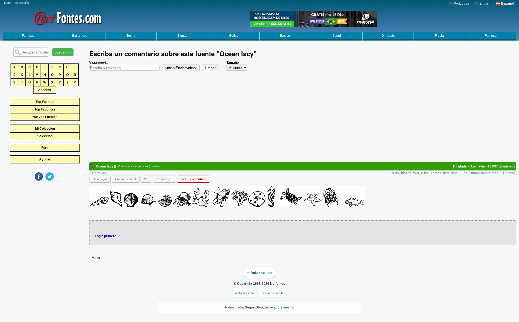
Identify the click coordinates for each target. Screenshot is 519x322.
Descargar (100, 179)
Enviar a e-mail (125, 179)
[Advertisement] (44, 222)
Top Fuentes (45, 102)
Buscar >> (62, 52)
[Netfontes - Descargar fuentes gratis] (67, 17)
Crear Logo (164, 179)
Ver (146, 179)
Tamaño (233, 63)
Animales (477, 166)
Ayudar (45, 159)
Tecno (131, 36)
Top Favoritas (45, 109)
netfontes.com (244, 293)
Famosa (491, 36)
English (485, 3)
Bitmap (182, 36)
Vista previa (98, 63)
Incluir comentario (194, 179)
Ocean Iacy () (106, 166)
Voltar (96, 258)
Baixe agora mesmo (279, 307)
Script (336, 36)
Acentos (44, 90)
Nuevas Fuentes (45, 117)
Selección (44, 136)
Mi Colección (45, 128)
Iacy (157, 166)
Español (507, 3)
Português (461, 3)
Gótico (233, 36)
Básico (285, 36)
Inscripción (22, 2)
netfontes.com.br (273, 293)
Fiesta (439, 36)
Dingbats (388, 36)
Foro (44, 148)
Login (7, 2)
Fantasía (28, 36)
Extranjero (79, 36)
